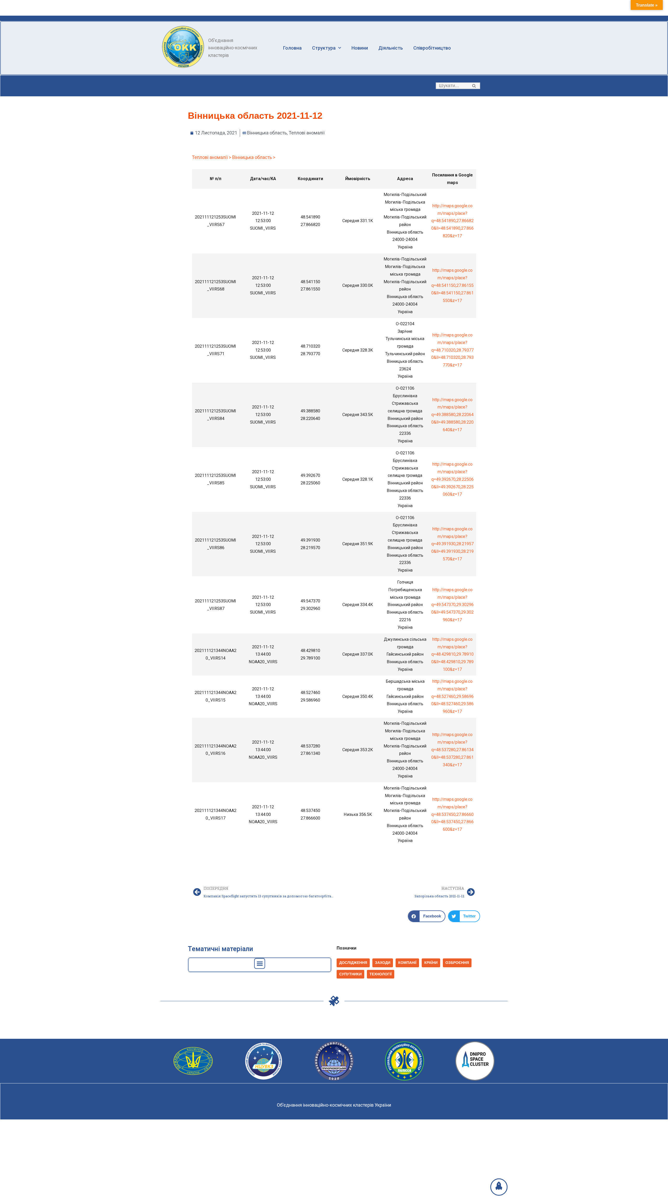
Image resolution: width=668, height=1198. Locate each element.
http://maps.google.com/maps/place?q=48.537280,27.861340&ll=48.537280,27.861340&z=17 (452, 749)
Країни (431, 963)
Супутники (350, 974)
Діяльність (390, 48)
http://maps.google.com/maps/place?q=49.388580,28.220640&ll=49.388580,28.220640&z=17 (452, 414)
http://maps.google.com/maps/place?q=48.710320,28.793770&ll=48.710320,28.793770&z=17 (452, 350)
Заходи (382, 963)
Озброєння (457, 963)
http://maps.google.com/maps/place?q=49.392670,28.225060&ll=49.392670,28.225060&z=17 (452, 479)
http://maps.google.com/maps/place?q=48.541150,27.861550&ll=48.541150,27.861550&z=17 (452, 285)
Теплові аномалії (307, 132)
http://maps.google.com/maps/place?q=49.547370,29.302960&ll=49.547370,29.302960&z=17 (452, 604)
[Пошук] (474, 85)
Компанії (407, 963)
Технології (380, 974)
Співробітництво (432, 48)
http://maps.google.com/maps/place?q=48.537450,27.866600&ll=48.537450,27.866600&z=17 (452, 814)
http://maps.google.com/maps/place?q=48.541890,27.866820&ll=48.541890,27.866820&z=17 (452, 220)
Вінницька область (267, 132)
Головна (292, 48)
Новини (359, 48)
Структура (324, 48)
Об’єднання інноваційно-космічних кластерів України (334, 1105)
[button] (474, 86)
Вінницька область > (253, 157)
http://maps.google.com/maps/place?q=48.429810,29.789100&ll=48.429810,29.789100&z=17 (452, 654)
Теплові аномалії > (211, 157)
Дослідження (353, 963)
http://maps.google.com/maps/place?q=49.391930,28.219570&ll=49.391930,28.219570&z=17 (452, 543)
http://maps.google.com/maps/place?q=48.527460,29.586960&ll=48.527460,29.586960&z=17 (452, 696)
